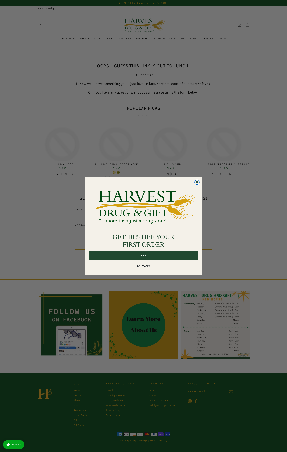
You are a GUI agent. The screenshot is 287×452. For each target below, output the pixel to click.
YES (143, 255)
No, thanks (143, 265)
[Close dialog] (197, 182)
